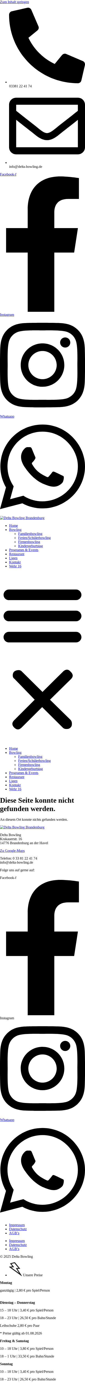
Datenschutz (18, 1229)
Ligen (13, 558)
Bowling (15, 530)
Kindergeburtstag (30, 546)
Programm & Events (23, 550)
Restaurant (16, 554)
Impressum (17, 1225)
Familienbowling (30, 534)
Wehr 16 (15, 566)
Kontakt (15, 562)
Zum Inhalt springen (14, 2)
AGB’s (14, 1233)
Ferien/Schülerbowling (34, 538)
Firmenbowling (29, 542)
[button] (42, 657)
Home (13, 525)
